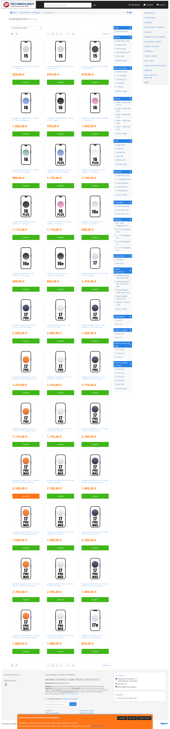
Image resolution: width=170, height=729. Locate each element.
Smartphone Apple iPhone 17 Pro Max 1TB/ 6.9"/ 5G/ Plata (60, 481)
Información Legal (86, 710)
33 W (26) (120, 377)
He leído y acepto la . (62, 699)
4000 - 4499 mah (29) (123, 121)
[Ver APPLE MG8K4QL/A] (60, 413)
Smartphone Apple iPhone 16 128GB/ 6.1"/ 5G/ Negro (60, 119)
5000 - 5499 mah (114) (123, 103)
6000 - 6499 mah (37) (123, 109)
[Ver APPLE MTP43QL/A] (26, 51)
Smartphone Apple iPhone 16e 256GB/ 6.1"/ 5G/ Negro (58, 274)
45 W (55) (120, 369)
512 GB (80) (121, 75)
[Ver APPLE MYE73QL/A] (60, 103)
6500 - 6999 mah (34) (123, 115)
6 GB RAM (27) (122, 187)
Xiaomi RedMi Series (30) (121, 297)
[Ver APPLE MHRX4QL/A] (95, 620)
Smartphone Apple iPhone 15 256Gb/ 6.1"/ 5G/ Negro (95, 67)
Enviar (73, 704)
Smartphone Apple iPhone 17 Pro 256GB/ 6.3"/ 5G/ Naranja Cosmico (24, 378)
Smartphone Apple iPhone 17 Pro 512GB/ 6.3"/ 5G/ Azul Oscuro (93, 378)
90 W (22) (120, 384)
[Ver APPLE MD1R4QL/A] (95, 206)
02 (57, 34)
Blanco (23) (120, 160)
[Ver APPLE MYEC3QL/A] (26, 103)
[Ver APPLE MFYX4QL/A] (95, 413)
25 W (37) (120, 373)
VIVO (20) (120, 56)
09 (68, 34)
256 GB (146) (121, 72)
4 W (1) (119, 357)
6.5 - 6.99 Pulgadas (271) (122, 224)
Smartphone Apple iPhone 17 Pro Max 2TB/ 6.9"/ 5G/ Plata (60, 585)
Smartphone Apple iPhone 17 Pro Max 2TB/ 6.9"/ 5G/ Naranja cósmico (25, 585)
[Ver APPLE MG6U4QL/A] (95, 258)
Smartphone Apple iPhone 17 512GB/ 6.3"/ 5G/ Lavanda (95, 274)
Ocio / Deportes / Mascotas (151, 76)
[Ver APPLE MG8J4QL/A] (95, 310)
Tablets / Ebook (150, 56)
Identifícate (135, 5)
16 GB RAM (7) (122, 190)
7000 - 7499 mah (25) (123, 128)
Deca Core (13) (122, 213)
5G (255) (120, 259)
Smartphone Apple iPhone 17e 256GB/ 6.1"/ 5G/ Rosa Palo (92, 637)
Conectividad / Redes (152, 41)
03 (61, 34)
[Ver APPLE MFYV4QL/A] (60, 465)
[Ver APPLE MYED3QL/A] (26, 154)
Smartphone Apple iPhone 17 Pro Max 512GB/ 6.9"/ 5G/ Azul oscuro (95, 585)
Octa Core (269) (122, 206)
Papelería (148, 70)
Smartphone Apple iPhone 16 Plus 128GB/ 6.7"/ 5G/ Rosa (59, 223)
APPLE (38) (120, 48)
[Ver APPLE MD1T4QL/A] (60, 258)
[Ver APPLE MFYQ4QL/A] (60, 620)
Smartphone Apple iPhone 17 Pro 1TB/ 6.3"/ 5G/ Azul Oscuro (24, 326)
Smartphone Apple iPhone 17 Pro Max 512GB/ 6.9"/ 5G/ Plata (60, 637)
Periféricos (148, 51)
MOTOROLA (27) (123, 52)
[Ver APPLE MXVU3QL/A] (26, 206)
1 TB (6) (119, 87)
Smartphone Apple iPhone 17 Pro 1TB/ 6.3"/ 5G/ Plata (59, 326)
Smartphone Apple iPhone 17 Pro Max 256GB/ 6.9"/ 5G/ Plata (60, 533)
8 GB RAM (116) (122, 175)
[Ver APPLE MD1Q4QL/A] (26, 258)
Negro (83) (120, 145)
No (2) (118, 324)
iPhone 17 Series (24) (123, 303)
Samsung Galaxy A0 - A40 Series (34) (122, 284)
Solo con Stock (122, 31)
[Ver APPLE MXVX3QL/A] (60, 154)
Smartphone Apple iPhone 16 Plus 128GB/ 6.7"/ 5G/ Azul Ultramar (59, 171)
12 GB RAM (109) (123, 179)
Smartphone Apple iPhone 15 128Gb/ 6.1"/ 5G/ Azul (25, 67)
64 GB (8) (120, 83)
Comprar (25, 82)
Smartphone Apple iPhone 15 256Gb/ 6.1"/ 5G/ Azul (60, 67)
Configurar (122, 718)
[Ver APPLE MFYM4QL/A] (60, 516)
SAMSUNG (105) (122, 41)
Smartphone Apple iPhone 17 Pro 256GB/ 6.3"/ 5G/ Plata (59, 378)
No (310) (120, 333)
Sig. (73, 34)
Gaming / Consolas (151, 46)
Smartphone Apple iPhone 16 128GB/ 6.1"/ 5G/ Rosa (95, 119)
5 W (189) (120, 349)
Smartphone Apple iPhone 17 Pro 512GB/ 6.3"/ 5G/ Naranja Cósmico (24, 430)
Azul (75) (119, 148)
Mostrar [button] (106, 34)
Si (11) (118, 337)
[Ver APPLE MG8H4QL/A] (26, 361)
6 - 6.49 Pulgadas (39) (123, 230)
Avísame (26, 496)
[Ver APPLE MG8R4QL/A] (26, 310)
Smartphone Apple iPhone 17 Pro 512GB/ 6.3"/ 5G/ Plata (59, 430)
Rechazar (132, 718)
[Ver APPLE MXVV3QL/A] (95, 154)
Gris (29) (119, 156)
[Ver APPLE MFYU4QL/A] (95, 568)
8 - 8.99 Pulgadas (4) (123, 242)
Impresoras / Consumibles (154, 37)
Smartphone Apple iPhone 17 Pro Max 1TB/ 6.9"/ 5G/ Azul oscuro (95, 430)
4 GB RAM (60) (122, 183)
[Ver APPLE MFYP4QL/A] (95, 465)
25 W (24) (120, 380)
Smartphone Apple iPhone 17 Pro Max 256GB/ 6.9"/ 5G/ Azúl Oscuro (95, 481)
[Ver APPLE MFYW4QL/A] (26, 465)
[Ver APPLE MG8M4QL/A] (26, 413)
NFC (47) (119, 263)
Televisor (148, 32)
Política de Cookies (98, 726)
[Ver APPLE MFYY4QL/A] (60, 568)
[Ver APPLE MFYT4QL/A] (26, 620)
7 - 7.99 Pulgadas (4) (123, 236)
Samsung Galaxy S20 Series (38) (122, 276)
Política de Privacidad (71, 694)
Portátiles (148, 22)
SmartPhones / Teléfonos (154, 27)
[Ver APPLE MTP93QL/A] (60, 51)
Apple (146, 82)
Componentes (150, 17)
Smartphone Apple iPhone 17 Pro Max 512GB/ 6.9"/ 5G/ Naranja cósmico (25, 637)
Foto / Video (149, 60)
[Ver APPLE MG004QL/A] (26, 568)
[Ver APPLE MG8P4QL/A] (60, 310)
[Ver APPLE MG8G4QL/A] (60, 361)
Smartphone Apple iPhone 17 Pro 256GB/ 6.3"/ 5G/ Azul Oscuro (93, 326)
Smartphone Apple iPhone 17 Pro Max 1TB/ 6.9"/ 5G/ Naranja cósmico (25, 481)
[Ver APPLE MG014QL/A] (95, 516)
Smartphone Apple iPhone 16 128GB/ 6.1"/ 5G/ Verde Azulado (25, 171)
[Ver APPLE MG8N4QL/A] (95, 361)
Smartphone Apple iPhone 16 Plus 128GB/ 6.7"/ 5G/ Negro (24, 223)
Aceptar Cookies (144, 718)
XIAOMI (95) (121, 45)
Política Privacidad (52, 713)
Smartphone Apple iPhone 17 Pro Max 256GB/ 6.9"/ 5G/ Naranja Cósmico (25, 533)
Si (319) (119, 320)
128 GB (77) (121, 79)
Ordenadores (149, 13)
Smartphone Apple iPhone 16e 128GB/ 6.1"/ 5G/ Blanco (92, 223)
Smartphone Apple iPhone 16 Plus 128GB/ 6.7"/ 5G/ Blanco (94, 171)
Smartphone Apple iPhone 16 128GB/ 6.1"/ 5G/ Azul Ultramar (25, 119)
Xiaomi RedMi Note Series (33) (123, 291)
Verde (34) (120, 152)
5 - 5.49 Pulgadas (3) (123, 248)
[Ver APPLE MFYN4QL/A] (26, 516)
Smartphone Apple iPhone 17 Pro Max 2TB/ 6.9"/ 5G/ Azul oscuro (95, 533)
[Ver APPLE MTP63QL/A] (95, 51)
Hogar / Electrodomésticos (155, 65)
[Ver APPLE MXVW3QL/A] (60, 206)
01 (53, 34)
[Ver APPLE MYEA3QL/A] (95, 103)
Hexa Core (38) (122, 210)
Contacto (149, 5)
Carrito (162, 5)
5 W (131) (120, 353)
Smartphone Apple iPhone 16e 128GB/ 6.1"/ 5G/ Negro (23, 274)
